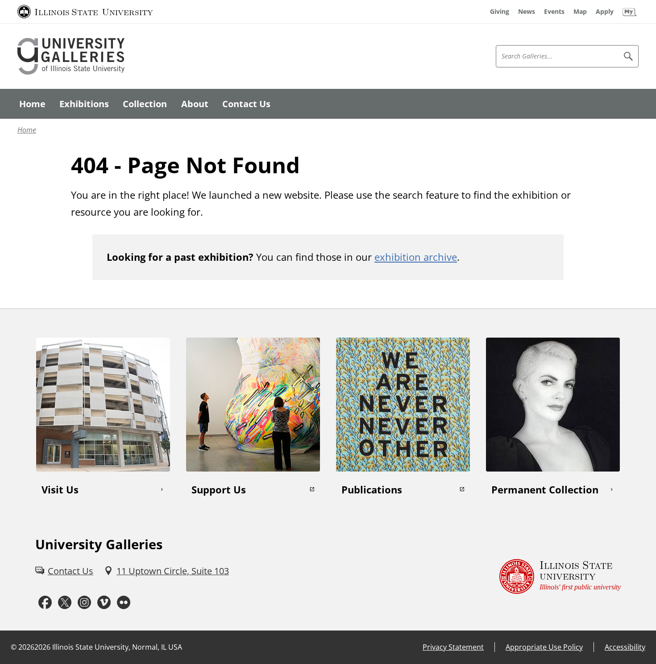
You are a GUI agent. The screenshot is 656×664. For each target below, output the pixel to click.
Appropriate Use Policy (544, 647)
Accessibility (625, 647)
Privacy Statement (453, 647)
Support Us (218, 489)
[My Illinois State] (630, 11)
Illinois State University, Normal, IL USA (117, 647)
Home (26, 130)
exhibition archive (415, 256)
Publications (371, 489)
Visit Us (60, 489)
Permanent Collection (544, 489)
